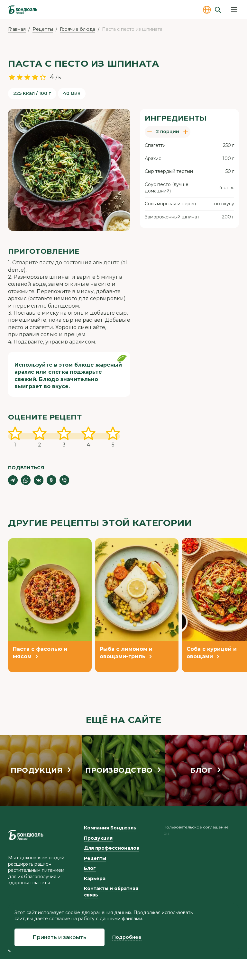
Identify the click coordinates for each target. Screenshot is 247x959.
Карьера (94, 878)
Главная (17, 29)
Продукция (98, 838)
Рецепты (42, 29)
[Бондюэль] (25, 835)
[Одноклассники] (51, 480)
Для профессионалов (111, 848)
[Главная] (22, 9)
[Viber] (64, 480)
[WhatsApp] (26, 480)
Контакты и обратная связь (111, 892)
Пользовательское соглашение (196, 827)
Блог (90, 868)
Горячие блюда (77, 29)
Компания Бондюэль (110, 828)
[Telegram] (13, 480)
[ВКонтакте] (38, 480)
